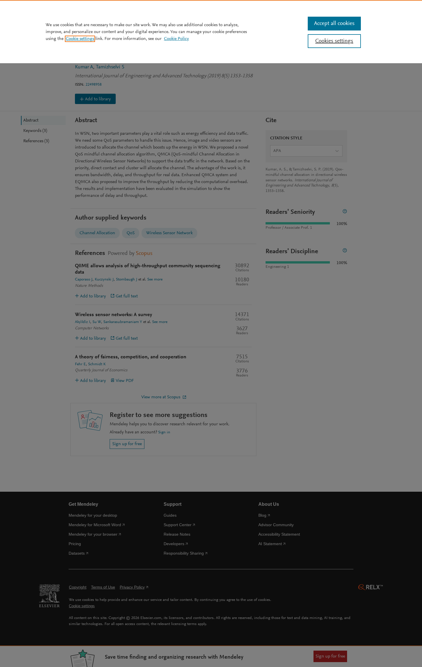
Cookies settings (334, 41)
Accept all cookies (334, 23)
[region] (211, 31)
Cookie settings (80, 38)
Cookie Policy (176, 38)
